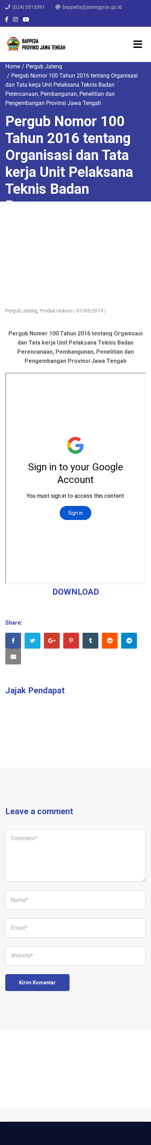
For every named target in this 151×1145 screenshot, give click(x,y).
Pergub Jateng (44, 66)
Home (12, 66)
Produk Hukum (56, 311)
